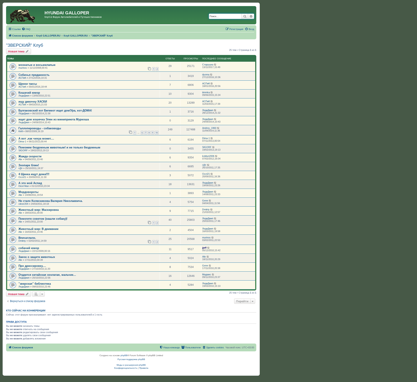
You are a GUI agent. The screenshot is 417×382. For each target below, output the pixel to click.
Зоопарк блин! (28, 165)
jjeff (204, 247)
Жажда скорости (29, 156)
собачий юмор (28, 248)
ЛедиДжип (24, 95)
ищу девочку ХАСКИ (32, 101)
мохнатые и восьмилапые (36, 64)
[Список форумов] (26, 15)
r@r (20, 168)
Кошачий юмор (29, 92)
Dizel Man (23, 186)
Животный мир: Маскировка (38, 209)
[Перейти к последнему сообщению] (215, 64)
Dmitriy (206, 209)
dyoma (205, 74)
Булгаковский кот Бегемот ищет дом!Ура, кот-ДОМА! (55, 110)
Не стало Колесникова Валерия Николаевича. (50, 201)
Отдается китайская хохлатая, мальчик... (47, 274)
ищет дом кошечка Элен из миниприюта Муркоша (53, 119)
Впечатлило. (27, 237)
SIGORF (23, 150)
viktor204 (23, 204)
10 (157, 132)
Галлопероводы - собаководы (39, 128)
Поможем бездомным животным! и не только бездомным (59, 147)
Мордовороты (28, 192)
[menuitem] (26, 29)
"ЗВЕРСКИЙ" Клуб (24, 45)
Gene (205, 200)
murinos (22, 67)
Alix (20, 159)
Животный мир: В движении (38, 229)
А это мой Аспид (30, 183)
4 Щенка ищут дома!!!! (33, 174)
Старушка (207, 64)
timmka (206, 92)
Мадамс (206, 274)
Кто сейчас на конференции (25, 310)
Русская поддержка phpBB (131, 359)
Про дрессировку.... (32, 265)
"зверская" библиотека (34, 283)
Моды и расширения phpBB (131, 365)
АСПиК (22, 77)
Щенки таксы (27, 83)
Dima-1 (22, 141)
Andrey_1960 (209, 128)
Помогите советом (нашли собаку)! (42, 218)
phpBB (124, 355)
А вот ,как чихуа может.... (36, 138)
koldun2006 (208, 156)
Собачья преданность (34, 74)
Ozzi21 (22, 177)
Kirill (20, 131)
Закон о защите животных (36, 257)
